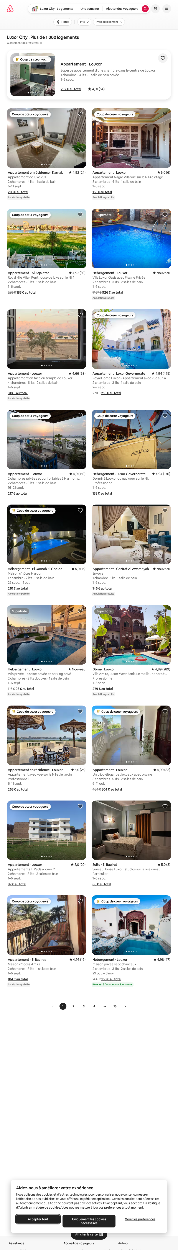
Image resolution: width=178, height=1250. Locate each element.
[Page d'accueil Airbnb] (10, 8)
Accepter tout (38, 1219)
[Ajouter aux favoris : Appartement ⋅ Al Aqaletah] (80, 214)
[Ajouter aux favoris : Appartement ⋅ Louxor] (165, 113)
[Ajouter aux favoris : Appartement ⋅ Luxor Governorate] (165, 314)
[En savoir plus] (41, 43)
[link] (53, 1006)
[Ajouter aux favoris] (163, 58)
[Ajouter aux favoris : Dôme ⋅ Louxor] (165, 610)
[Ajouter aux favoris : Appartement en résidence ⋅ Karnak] (80, 113)
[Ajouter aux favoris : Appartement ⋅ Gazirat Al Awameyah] (165, 510)
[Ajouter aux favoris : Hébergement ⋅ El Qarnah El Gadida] (80, 510)
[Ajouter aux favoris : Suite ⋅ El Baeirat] (165, 806)
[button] (71, 89)
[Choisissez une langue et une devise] (155, 8)
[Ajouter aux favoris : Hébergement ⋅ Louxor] (165, 214)
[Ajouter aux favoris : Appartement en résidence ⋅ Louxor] (80, 711)
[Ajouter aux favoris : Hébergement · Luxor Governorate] (165, 415)
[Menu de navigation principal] (166, 8)
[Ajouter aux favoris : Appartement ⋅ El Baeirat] (80, 900)
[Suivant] (125, 1006)
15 (115, 1006)
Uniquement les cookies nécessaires (89, 1221)
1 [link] (63, 1006)
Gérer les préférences (140, 1219)
